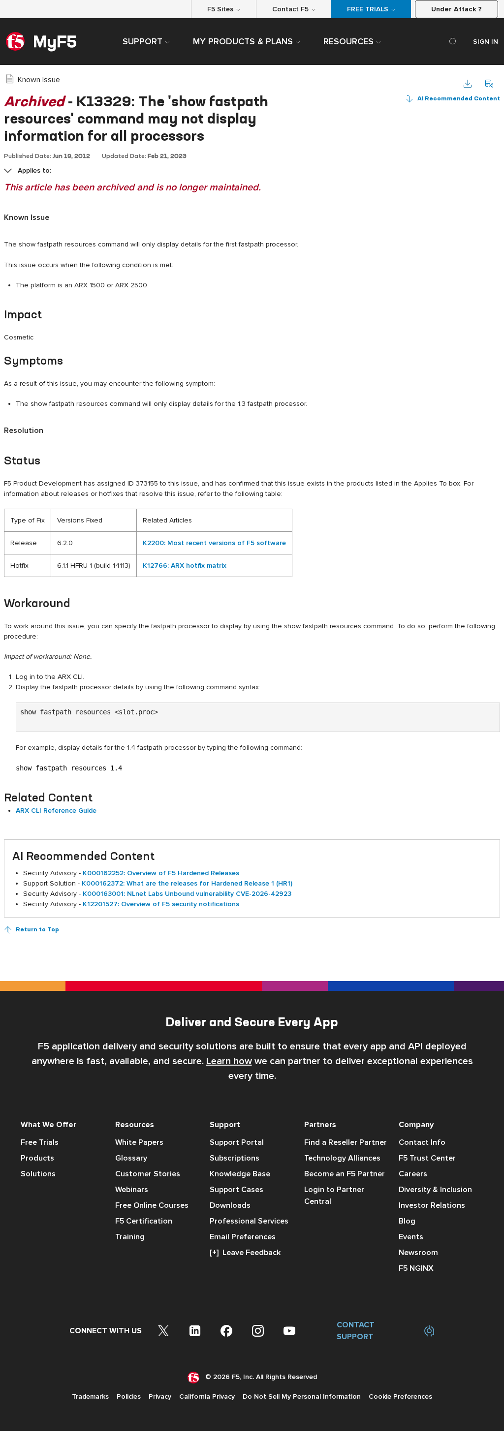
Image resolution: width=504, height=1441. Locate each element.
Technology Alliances (342, 1158)
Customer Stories (147, 1174)
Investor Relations (432, 1205)
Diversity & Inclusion (435, 1190)
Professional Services (249, 1221)
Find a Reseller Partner (345, 1142)
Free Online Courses (152, 1205)
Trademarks (90, 1396)
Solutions (38, 1174)
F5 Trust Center (427, 1158)
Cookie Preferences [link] (400, 1396)
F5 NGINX (416, 1268)
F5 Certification (143, 1221)
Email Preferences (243, 1237)
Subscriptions (234, 1158)
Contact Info (422, 1142)
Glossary (131, 1158)
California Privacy (207, 1396)
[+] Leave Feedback (245, 1252)
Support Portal (237, 1142)
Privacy (160, 1396)
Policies (129, 1396)
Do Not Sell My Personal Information (302, 1396)
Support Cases (236, 1190)
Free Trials (40, 1142)
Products (37, 1158)
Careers (413, 1174)
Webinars (131, 1190)
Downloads (230, 1205)
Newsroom (418, 1252)
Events (411, 1237)
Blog (407, 1221)
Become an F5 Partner (344, 1174)
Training (130, 1237)
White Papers (139, 1142)
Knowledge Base (240, 1174)
